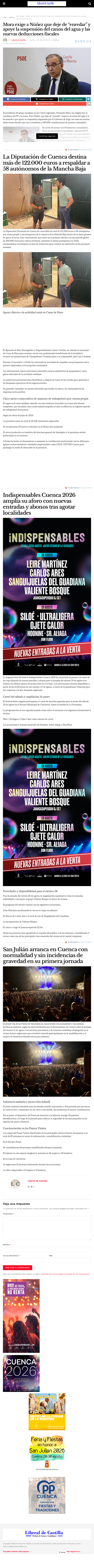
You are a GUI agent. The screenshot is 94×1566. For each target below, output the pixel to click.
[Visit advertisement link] (47, 1411)
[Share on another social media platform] (89, 104)
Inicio (5, 17)
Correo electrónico (11, 1255)
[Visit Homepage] (47, 3)
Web (51, 1256)
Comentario (8, 1214)
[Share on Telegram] (88, 99)
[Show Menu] (4, 3)
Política (11, 17)
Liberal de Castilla (18, 40)
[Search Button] (89, 3)
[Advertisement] (47, 331)
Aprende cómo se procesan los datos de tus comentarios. (65, 1274)
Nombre (7, 1244)
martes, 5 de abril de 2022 (40, 40)
